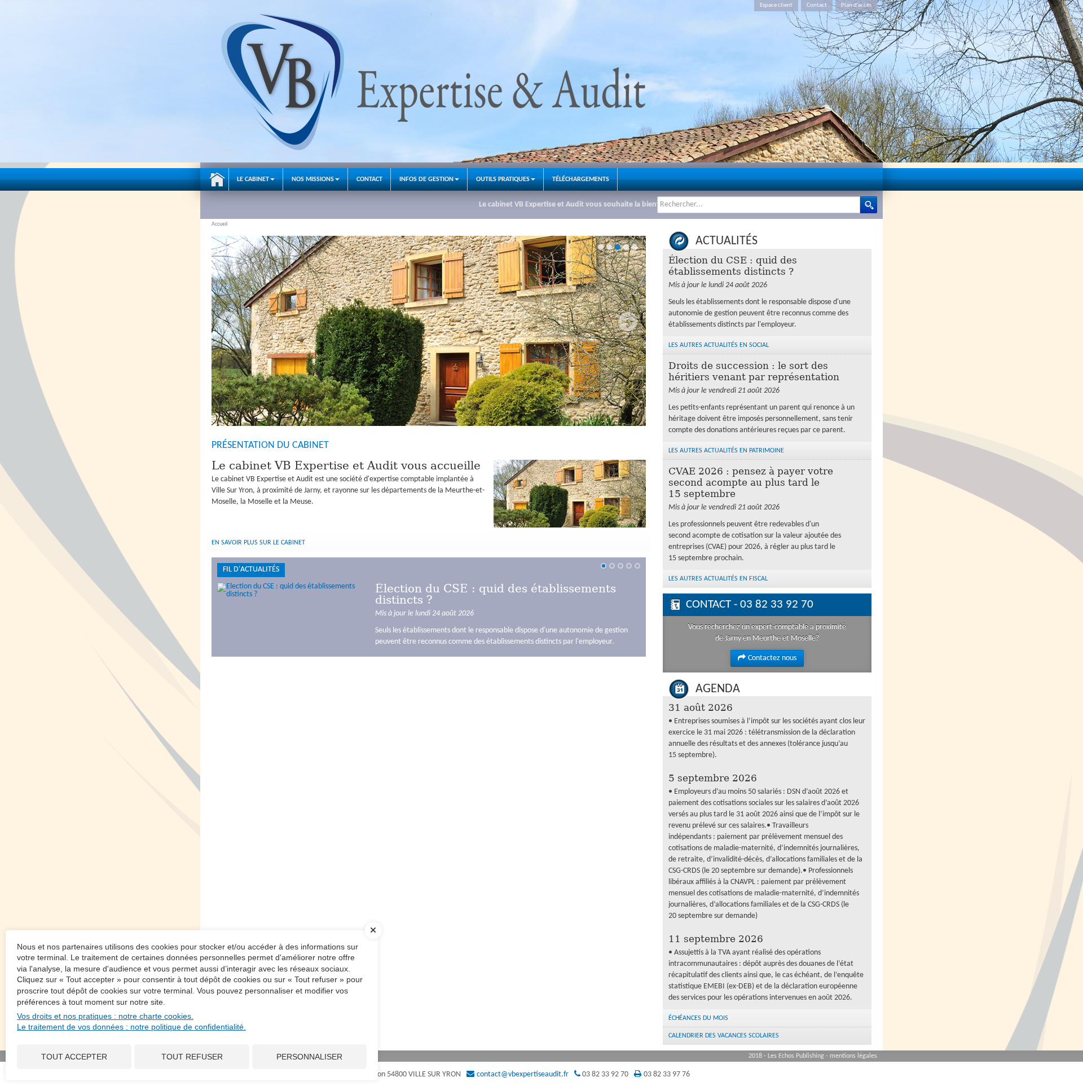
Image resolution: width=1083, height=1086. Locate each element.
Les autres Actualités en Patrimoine (726, 450)
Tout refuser (192, 1056)
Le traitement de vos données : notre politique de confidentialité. (131, 1026)
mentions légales (853, 1056)
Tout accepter (74, 1056)
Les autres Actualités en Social (718, 345)
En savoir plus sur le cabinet (258, 542)
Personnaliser (309, 1056)
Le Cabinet (253, 179)
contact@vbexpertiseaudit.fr (523, 1074)
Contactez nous (772, 658)
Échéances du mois (698, 1018)
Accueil (217, 179)
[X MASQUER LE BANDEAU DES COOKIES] (373, 936)
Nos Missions (313, 179)
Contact (817, 5)
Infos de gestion (426, 179)
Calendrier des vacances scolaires (723, 1035)
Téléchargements (580, 179)
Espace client (776, 5)
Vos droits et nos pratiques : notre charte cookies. (105, 1016)
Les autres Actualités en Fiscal (718, 578)
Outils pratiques (503, 179)
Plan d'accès (856, 5)
